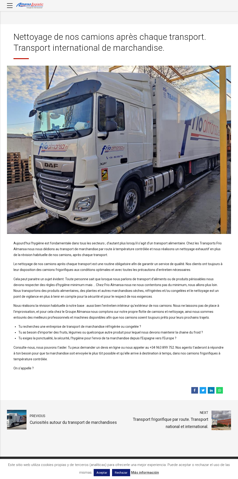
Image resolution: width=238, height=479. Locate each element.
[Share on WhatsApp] (219, 390)
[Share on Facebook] (194, 390)
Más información (145, 472)
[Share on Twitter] (203, 390)
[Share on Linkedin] (211, 390)
